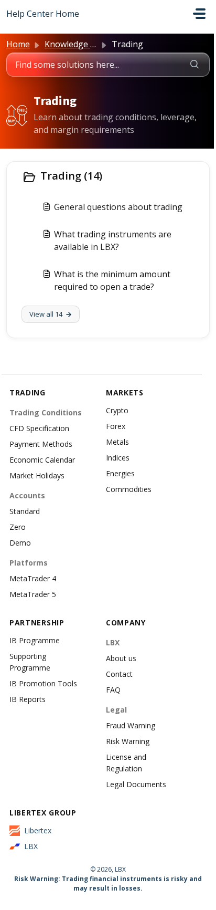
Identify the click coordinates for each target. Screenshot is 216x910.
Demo (20, 543)
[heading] (108, 177)
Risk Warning (127, 741)
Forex (115, 426)
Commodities (129, 489)
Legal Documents (136, 784)
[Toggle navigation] (199, 13)
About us (121, 658)
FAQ (113, 690)
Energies (120, 473)
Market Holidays (36, 475)
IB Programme (34, 640)
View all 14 (45, 314)
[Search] (194, 64)
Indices (117, 458)
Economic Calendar (42, 460)
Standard (24, 511)
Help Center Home (42, 13)
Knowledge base (77, 44)
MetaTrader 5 (32, 594)
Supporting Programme (29, 662)
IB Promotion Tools (43, 683)
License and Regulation (126, 762)
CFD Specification (39, 428)
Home (18, 44)
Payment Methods (40, 444)
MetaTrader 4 (32, 578)
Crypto (117, 410)
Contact (119, 674)
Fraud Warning (130, 725)
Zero (17, 527)
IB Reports (27, 699)
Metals (117, 442)
